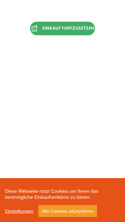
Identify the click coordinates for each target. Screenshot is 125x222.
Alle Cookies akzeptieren (68, 211)
